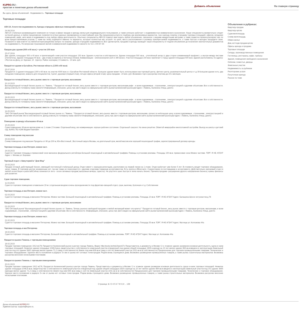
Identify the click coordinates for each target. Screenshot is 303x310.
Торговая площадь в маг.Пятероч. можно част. (25, 147)
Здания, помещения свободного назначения (248, 59)
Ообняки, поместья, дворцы (240, 62)
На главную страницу (286, 6)
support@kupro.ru (25, 307)
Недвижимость (37, 13)
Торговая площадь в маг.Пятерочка (20, 228)
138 (128, 284)
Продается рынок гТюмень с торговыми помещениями (30, 240)
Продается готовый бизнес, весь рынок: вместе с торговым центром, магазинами (42, 80)
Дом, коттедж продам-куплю (240, 43)
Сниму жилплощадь (237, 37)
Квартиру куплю (235, 30)
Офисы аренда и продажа (239, 46)
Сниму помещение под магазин (19, 135)
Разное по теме (235, 78)
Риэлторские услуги (236, 72)
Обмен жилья (234, 40)
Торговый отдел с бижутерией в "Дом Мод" (24, 161)
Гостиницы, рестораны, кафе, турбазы (245, 56)
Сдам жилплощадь (236, 34)
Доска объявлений (20, 13)
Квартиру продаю (236, 27)
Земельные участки (236, 65)
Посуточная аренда (237, 75)
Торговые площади (236, 49)
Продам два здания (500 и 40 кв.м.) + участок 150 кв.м (29, 50)
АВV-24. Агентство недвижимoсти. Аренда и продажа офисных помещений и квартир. (44, 27)
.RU (9, 5)
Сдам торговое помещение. (17, 179)
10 (123, 284)
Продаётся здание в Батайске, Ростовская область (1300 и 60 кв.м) (35, 66)
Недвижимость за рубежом (240, 68)
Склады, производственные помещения (246, 53)
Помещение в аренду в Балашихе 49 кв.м (23, 121)
